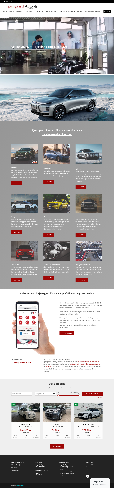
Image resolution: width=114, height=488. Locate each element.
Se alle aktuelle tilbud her (57, 134)
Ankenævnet (88, 467)
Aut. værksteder (51, 11)
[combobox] (21, 394)
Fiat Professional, (81, 364)
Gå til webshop (67, 333)
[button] (100, 483)
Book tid (107, 11)
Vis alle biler (57, 446)
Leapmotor (97, 364)
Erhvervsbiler (29, 11)
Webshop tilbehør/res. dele (93, 11)
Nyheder (79, 11)
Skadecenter (63, 11)
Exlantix (48, 367)
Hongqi (23, 95)
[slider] (58, 395)
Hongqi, (90, 364)
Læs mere (17, 183)
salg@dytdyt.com (40, 465)
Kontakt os (82, 280)
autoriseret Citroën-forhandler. (88, 362)
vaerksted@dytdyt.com (41, 469)
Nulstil (100, 397)
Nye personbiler (8, 11)
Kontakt (70, 11)
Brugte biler (19, 11)
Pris (59, 393)
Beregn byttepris (89, 469)
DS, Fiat (72, 364)
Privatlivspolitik (89, 465)
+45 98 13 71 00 (8, 1)
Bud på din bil (40, 11)
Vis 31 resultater (92, 393)
